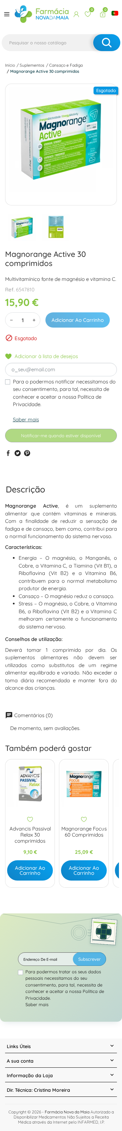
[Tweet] (18, 453)
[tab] (25, 489)
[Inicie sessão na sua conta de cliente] (76, 14)
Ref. (10, 289)
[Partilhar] (8, 453)
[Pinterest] (27, 453)
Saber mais (26, 419)
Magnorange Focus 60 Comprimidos (84, 832)
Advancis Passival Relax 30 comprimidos (30, 835)
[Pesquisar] (106, 42)
